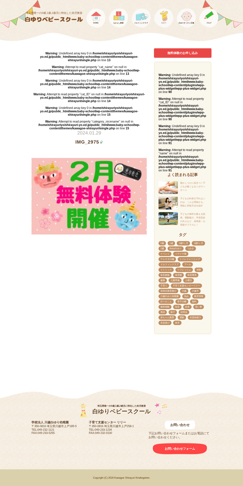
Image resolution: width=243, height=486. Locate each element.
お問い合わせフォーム (180, 448)
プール (187, 264)
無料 (194, 301)
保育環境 (191, 275)
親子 (172, 312)
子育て (163, 285)
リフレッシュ (184, 269)
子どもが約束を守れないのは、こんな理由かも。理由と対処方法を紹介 (192, 202)
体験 (198, 269)
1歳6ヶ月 (198, 243)
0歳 (162, 243)
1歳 (171, 243)
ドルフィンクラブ (141, 23)
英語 (162, 312)
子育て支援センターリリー (186, 285)
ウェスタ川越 (167, 259)
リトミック (166, 269)
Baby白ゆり (176, 248)
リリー (163, 23)
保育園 (178, 275)
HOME (96, 23)
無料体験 (165, 307)
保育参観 (165, 275)
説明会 (184, 312)
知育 (177, 307)
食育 (177, 322)
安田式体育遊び (168, 291)
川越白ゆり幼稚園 (169, 296)
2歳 (162, 248)
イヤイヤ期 (180, 253)
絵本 (187, 307)
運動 (182, 317)
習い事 (198, 307)
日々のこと (166, 301)
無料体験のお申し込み (182, 53)
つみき (190, 248)
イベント (165, 253)
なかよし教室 (118, 23)
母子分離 (181, 301)
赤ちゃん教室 (167, 317)
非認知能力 (195, 317)
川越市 (195, 291)
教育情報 (198, 296)
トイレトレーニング (190, 259)
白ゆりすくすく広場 (186, 23)
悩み (186, 296)
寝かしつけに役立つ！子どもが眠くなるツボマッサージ (192, 186)
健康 (162, 280)
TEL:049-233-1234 (100, 429)
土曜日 (188, 280)
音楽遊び (165, 322)
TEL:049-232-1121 (43, 429)
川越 (184, 291)
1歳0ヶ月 (183, 243)
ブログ (208, 23)
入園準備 (175, 280)
